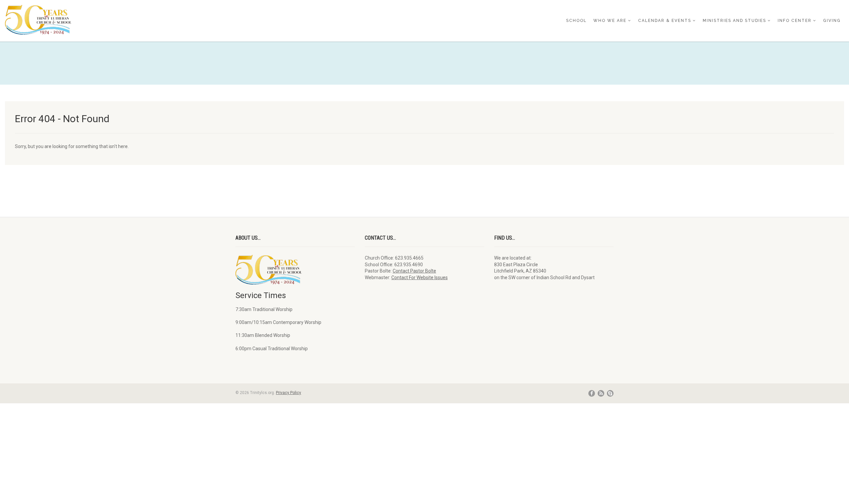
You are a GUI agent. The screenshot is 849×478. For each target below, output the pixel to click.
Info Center (795, 20)
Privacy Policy (288, 392)
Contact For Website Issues (419, 277)
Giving (832, 20)
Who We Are (609, 20)
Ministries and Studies (734, 20)
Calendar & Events (664, 20)
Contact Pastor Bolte (414, 271)
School (576, 20)
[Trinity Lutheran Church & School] (141, 20)
